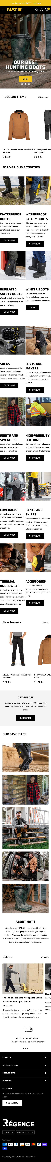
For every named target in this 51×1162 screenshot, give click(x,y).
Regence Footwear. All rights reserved (21, 1157)
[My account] (41, 10)
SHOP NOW (9, 240)
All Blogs (45, 957)
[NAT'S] (14, 10)
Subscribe (26, 718)
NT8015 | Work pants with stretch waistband (17, 676)
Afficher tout (43, 97)
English (6, 1132)
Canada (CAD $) (23, 1132)
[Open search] (36, 10)
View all (45, 622)
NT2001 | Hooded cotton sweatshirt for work (18, 151)
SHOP (25, 79)
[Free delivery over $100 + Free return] (25, 3)
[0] (46, 9)
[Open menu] (3, 10)
